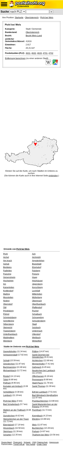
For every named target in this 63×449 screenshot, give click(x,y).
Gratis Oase (42, 444)
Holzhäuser (37, 281)
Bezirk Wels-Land (34, 35)
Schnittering (8, 321)
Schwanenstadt (10, 355)
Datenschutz (42, 442)
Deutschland (6, 442)
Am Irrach (7, 260)
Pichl (5, 254)
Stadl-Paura (37, 383)
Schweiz (27, 442)
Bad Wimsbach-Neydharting (45, 395)
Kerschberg (37, 287)
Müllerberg (37, 297)
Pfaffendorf (37, 307)
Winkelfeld (37, 341)
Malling (6, 294)
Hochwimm (8, 281)
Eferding (36, 419)
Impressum (54, 442)
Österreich (17, 442)
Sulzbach (36, 327)
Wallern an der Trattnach (14, 410)
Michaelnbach (9, 370)
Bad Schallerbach (11, 404)
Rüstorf (6, 376)
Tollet (5, 379)
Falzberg (36, 271)
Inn (4, 284)
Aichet (6, 257)
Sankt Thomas (38, 386)
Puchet (35, 311)
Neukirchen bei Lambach (43, 370)
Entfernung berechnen (15, 58)
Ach (34, 254)
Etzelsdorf (36, 267)
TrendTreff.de (19, 444)
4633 (39, 53)
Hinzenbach (8, 428)
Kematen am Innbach (13, 386)
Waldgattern (8, 337)
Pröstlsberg (8, 311)
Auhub (6, 264)
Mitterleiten (37, 294)
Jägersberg (37, 284)
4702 (51, 53)
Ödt (4, 307)
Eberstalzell (8, 425)
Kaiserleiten (8, 287)
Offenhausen (38, 376)
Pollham (7, 383)
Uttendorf (36, 334)
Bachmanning (9, 367)
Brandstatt (36, 264)
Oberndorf (7, 304)
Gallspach (36, 367)
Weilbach (36, 337)
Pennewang (37, 379)
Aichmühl (36, 257)
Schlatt (6, 360)
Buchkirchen (38, 428)
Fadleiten (7, 271)
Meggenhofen (38, 364)
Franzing (7, 274)
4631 (28, 53)
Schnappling (38, 317)
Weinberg (7, 341)
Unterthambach (10, 334)
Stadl (34, 324)
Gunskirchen (9, 416)
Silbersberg (8, 324)
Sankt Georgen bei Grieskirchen (40, 356)
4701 (45, 53)
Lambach (7, 395)
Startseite (19, 17)
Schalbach (37, 314)
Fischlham (36, 410)
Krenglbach (37, 416)
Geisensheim (9, 277)
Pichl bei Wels (46, 17)
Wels (34, 425)
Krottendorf (8, 291)
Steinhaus (7, 431)
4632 (33, 53)
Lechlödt (36, 291)
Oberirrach (37, 301)
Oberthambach (39, 304)
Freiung (35, 274)
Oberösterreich (32, 17)
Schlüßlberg (8, 392)
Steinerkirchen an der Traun (16, 419)
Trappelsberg (9, 331)
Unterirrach (37, 331)
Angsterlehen (38, 260)
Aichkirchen (37, 360)
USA (34, 442)
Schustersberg (38, 321)
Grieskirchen (9, 364)
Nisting (6, 301)
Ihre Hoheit (30, 444)
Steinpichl (7, 327)
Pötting (35, 351)
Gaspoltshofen (9, 351)
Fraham (35, 431)
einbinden (53, 175)
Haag (34, 277)
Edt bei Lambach (40, 392)
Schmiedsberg (9, 317)
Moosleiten (8, 297)
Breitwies (7, 267)
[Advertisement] (31, 101)
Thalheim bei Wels (40, 435)
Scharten (7, 435)
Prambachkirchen (40, 401)
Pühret (6, 314)
